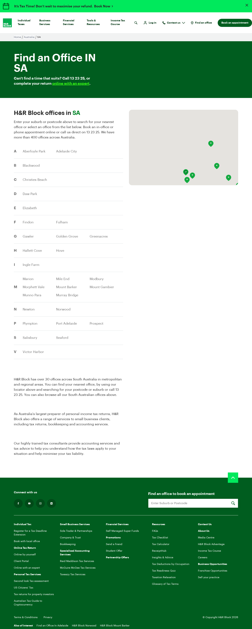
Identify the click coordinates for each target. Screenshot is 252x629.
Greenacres (99, 236)
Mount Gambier (102, 287)
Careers (202, 557)
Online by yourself (25, 554)
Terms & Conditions (26, 617)
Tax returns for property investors (34, 594)
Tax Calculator (160, 544)
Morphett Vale (33, 287)
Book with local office (27, 541)
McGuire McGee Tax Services (78, 568)
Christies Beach (35, 179)
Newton (29, 309)
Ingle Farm (31, 264)
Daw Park (30, 194)
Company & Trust (70, 537)
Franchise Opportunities (212, 571)
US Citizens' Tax (23, 587)
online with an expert (70, 83)
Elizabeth (30, 208)
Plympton (30, 323)
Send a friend (114, 544)
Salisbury (30, 337)
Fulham (62, 222)
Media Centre (206, 537)
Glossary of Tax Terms (165, 584)
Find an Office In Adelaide (52, 625)
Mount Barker (66, 287)
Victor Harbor (33, 352)
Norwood (63, 309)
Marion (28, 279)
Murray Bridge (67, 295)
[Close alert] (247, 5)
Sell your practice (208, 577)
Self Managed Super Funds (122, 531)
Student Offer (114, 551)
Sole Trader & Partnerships (76, 531)
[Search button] (135, 22)
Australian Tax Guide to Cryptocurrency (28, 603)
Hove (60, 250)
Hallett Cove (32, 250)
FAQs (155, 531)
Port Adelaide (66, 323)
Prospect (96, 323)
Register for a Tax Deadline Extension (30, 533)
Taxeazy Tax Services (72, 574)
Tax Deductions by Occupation (170, 564)
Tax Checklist (160, 537)
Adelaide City (66, 151)
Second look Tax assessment (31, 581)
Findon (28, 222)
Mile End (62, 279)
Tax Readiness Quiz (164, 571)
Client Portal (21, 561)
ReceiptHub (159, 551)
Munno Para (32, 295)
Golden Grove (67, 236)
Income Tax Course (118, 22)
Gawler (28, 236)
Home (17, 37)
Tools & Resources (93, 22)
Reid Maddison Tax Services (77, 561)
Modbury (97, 279)
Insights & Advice (162, 557)
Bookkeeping (68, 544)
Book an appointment (234, 23)
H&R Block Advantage (211, 544)
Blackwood (31, 165)
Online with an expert (27, 568)
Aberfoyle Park (34, 151)
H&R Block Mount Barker (115, 625)
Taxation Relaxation (164, 577)
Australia (29, 37)
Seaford (62, 337)
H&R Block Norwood (84, 625)
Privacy (48, 617)
